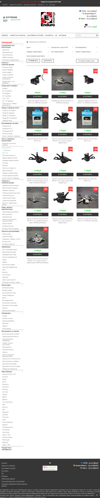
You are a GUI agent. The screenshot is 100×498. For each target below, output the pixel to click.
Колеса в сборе (7, 67)
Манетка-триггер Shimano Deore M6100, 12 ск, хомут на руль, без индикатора (62, 180)
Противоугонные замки (10, 305)
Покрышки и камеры (9, 86)
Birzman (5, 407)
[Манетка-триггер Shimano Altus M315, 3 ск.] (87, 118)
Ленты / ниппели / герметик (11, 136)
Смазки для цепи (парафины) (7, 339)
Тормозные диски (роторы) (11, 193)
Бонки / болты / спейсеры (10, 178)
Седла (4, 259)
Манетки (5, 153)
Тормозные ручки (8, 195)
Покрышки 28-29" (7, 131)
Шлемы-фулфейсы (8, 321)
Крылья (4, 308)
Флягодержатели (7, 300)
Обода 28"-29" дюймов (9, 118)
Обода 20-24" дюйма (8, 110)
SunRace (5, 414)
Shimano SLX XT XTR (9, 374)
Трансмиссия (6, 148)
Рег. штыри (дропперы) (9, 249)
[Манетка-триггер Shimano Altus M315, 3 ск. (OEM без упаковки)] (87, 197)
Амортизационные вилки (10, 212)
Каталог (5, 5)
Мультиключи (6, 347)
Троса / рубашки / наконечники (8, 140)
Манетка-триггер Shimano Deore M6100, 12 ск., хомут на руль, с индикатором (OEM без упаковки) (37, 260)
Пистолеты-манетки (8, 155)
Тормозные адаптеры (9, 200)
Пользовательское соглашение (13, 481)
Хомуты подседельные (9, 257)
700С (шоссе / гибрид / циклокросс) (9, 104)
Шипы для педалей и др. (9, 267)
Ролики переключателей (10, 175)
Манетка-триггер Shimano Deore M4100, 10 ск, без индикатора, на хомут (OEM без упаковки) (37, 180)
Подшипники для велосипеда (8, 46)
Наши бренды (7, 372)
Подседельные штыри (9, 254)
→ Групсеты (6, 150)
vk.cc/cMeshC (92, 16)
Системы (5, 163)
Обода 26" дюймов (8, 113)
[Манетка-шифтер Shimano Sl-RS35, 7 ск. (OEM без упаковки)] (87, 80)
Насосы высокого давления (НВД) (8, 355)
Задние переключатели (9, 158)
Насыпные (5, 50)
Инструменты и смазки (10, 331)
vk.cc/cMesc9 (92, 19)
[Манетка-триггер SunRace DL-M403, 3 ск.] (87, 158)
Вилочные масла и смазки (10, 334)
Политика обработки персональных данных (14, 485)
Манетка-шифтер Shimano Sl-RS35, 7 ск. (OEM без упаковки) (87, 102)
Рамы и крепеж (7, 223)
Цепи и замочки (7, 170)
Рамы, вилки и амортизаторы (7, 208)
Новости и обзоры (15, 5)
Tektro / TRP (6, 445)
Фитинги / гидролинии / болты (9, 203)
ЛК (47, 5)
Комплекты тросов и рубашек (9, 144)
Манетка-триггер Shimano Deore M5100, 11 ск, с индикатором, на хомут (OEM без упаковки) (37, 220)
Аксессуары (6, 285)
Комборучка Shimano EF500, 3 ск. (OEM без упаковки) (62, 102)
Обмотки (5, 277)
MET (3, 409)
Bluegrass (5, 412)
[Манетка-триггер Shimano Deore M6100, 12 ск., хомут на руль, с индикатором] (62, 118)
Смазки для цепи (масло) (10, 336)
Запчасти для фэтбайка (10, 231)
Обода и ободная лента (10, 108)
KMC (3, 404)
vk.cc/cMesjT (92, 11)
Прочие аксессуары (8, 310)
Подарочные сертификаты (7, 448)
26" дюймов (6, 93)
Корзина (52, 5)
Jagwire (4, 394)
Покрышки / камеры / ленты (11, 239)
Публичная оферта (8, 479)
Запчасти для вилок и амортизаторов (9, 220)
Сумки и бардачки (8, 295)
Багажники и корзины (9, 303)
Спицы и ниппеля (7, 75)
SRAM (4, 379)
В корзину (37, 96)
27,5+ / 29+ (5, 98)
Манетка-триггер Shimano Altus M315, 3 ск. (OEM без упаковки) (87, 219)
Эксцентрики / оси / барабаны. (8, 82)
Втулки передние (7, 70)
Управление (6, 247)
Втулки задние (7, 72)
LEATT (4, 382)
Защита (4, 326)
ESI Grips (5, 389)
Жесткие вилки (7, 214)
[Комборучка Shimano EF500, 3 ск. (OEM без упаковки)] (62, 80)
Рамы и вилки (6, 234)
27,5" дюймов (6, 96)
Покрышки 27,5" (7, 128)
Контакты (41, 5)
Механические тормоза (10, 188)
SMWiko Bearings (7, 57)
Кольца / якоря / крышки (10, 228)
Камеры (4, 88)
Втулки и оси (6, 241)
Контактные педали (8, 264)
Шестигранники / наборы (10, 361)
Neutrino (5, 425)
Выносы (5, 272)
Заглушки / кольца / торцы (11, 282)
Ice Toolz (5, 392)
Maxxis (4, 397)
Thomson (5, 417)
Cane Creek (5, 432)
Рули (3, 269)
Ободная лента (7, 120)
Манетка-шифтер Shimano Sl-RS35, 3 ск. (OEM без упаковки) (37, 102)
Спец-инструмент (7, 349)
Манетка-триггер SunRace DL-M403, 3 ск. (87, 180)
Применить (33, 61)
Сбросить (48, 61)
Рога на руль (6, 275)
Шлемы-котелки (7, 318)
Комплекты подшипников (10, 60)
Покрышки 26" (6, 126)
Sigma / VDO (6, 435)
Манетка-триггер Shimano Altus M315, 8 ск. (37, 140)
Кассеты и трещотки (9, 168)
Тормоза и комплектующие (8, 182)
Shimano (5, 377)
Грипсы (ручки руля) (8, 280)
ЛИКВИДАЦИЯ (7, 42)
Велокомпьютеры (8, 288)
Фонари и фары (7, 290)
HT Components (7, 402)
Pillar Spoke (6, 440)
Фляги (4, 298)
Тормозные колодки (8, 198)
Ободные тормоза (8, 190)
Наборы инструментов (9, 369)
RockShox (5, 387)
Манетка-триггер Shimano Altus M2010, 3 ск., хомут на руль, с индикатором (62, 220)
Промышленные (7, 52)
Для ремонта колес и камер (11, 366)
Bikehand (5, 442)
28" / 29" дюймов (7, 101)
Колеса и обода (7, 133)
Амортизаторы (7, 217)
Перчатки (5, 323)
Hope (4, 419)
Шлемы (4, 316)
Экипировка (6, 313)
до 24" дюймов (7, 91)
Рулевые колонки (8, 226)
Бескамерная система (10, 123)
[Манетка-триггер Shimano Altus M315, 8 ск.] (37, 118)
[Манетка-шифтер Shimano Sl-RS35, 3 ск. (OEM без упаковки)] (37, 80)
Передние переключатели (10, 160)
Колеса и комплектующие (8, 63)
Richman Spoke (7, 437)
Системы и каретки (8, 244)
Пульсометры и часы (9, 293)
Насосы (5, 352)
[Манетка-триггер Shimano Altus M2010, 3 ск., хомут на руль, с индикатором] (62, 197)
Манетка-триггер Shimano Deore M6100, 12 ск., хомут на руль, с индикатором (62, 140)
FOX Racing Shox (7, 427)
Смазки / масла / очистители (7, 343)
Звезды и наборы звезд (9, 173)
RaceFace (5, 384)
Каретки (5, 165)
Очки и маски (6, 328)
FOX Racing (6, 430)
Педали (4, 262)
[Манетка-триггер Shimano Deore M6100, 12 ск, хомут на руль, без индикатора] (62, 158)
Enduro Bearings (7, 55)
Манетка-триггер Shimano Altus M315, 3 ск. (87, 140)
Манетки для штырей (9, 252)
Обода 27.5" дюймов (8, 115)
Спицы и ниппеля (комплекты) (7, 78)
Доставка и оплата (30, 5)
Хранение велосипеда (9, 364)
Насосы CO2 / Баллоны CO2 (11, 359)
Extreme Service (41, 497)
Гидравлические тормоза (10, 185)
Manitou (4, 399)
